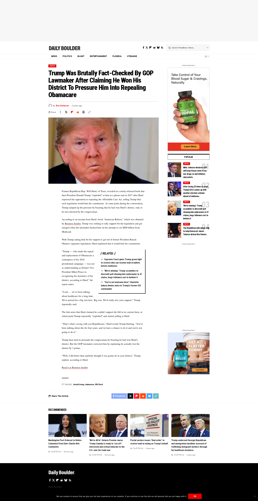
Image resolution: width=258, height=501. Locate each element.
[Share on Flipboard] (72, 112)
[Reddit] (154, 48)
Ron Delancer (62, 105)
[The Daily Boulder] (64, 48)
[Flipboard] (150, 48)
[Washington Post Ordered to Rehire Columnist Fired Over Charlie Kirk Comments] (67, 425)
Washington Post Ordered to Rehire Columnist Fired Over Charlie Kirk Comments (65, 443)
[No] (254, 496)
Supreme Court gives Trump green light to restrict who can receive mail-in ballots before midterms (121, 262)
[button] (89, 112)
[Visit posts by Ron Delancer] (50, 106)
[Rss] (162, 48)
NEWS (52, 66)
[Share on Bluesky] (149, 396)
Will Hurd (99, 384)
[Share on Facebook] (60, 112)
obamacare (89, 384)
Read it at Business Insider (75, 367)
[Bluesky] (158, 48)
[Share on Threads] (83, 112)
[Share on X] (66, 112)
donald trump (78, 384)
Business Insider (73, 223)
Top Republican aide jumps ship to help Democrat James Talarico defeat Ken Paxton (196, 231)
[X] (147, 48)
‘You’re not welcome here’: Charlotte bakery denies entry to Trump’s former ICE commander (121, 285)
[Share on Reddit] (77, 112)
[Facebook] (143, 48)
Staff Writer (56, 452)
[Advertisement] (129, 21)
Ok (195, 496)
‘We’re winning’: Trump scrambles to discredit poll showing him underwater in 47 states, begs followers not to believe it (121, 274)
